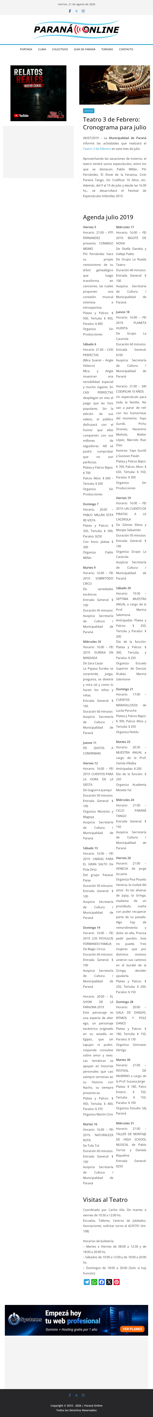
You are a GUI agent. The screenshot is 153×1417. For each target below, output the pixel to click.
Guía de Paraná (84, 49)
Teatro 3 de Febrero (97, 149)
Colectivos (60, 49)
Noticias (89, 110)
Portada (26, 49)
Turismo (107, 49)
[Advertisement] (38, 152)
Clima (42, 49)
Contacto (126, 49)
